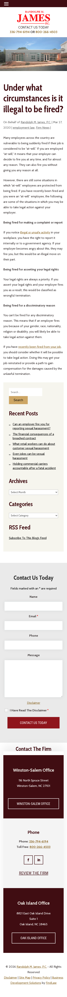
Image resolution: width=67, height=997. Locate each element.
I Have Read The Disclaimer (29, 710)
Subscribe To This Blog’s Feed (28, 538)
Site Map (25, 977)
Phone (33, 635)
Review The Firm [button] (33, 873)
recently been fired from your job (39, 347)
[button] (6, 3)
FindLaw (51, 983)
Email (33, 616)
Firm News (43, 127)
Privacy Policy (41, 977)
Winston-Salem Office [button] (33, 804)
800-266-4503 (46, 32)
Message (34, 655)
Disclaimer (33, 703)
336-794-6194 (20, 32)
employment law (24, 127)
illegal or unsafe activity (35, 232)
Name (33, 597)
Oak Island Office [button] (33, 938)
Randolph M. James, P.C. (36, 122)
